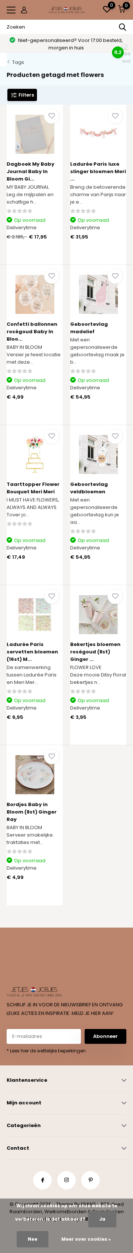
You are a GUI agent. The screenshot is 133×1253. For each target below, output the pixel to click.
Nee (32, 1239)
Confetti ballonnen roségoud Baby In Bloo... (32, 332)
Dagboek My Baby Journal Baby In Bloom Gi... (30, 171)
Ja (102, 1219)
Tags (18, 62)
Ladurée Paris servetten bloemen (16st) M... (32, 652)
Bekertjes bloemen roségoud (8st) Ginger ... (95, 652)
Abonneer (105, 1036)
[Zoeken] (122, 27)
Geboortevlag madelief (89, 328)
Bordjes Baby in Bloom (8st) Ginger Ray (32, 812)
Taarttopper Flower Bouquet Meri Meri (33, 488)
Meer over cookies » (86, 1239)
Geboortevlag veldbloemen (89, 488)
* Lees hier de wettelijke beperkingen (46, 1051)
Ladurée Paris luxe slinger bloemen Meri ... (98, 171)
